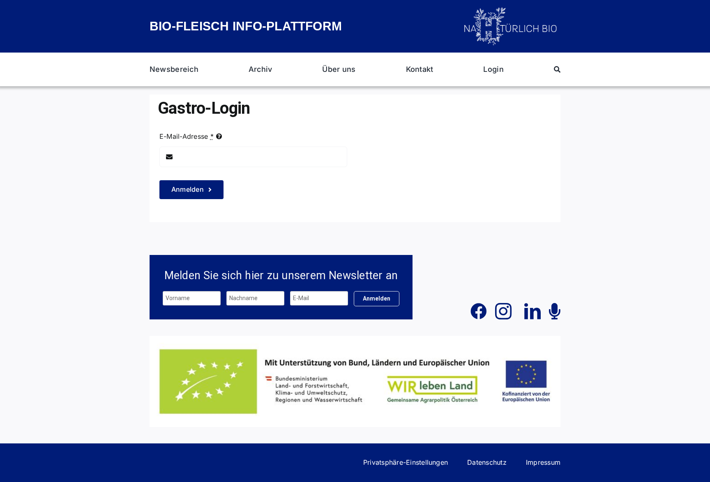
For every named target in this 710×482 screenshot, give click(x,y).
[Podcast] (554, 311)
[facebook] (478, 311)
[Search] (557, 69)
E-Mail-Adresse (186, 136)
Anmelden (376, 298)
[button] (405, 463)
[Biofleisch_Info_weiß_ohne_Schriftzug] (511, 9)
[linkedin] (532, 311)
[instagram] (503, 311)
